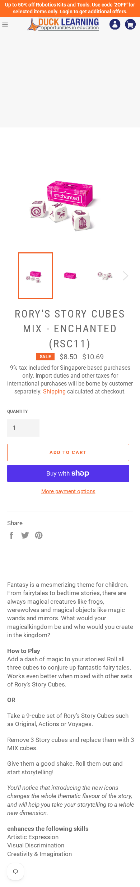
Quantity (17, 411)
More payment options (68, 491)
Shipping (54, 391)
